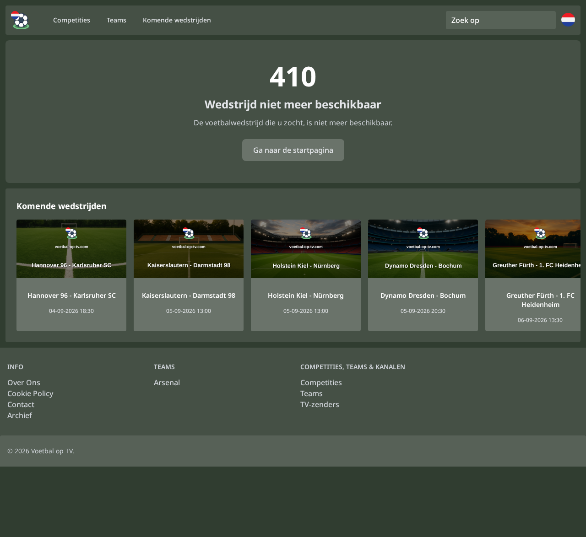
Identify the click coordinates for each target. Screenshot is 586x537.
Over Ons (23, 382)
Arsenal (167, 382)
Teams (311, 393)
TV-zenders (319, 404)
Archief (19, 415)
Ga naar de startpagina (293, 150)
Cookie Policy (30, 393)
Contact (20, 404)
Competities (321, 382)
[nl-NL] (20, 20)
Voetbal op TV (51, 450)
